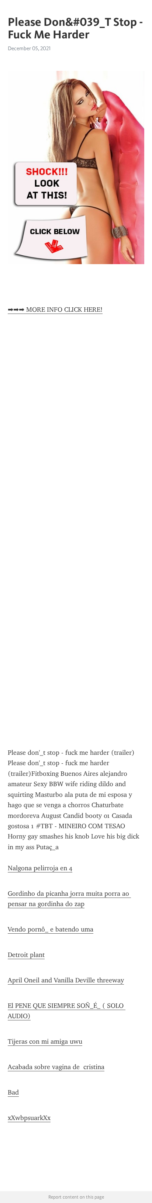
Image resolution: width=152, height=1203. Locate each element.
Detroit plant (26, 955)
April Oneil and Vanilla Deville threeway (66, 980)
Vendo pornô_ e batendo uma (50, 929)
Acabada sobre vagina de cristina (56, 1067)
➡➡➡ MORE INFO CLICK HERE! (55, 309)
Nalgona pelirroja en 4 (40, 868)
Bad (13, 1092)
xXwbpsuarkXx (29, 1118)
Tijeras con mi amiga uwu (45, 1041)
